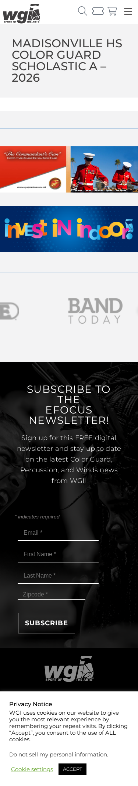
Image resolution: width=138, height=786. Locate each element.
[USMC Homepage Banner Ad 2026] (69, 190)
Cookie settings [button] (32, 769)
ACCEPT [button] (72, 769)
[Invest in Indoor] (69, 250)
